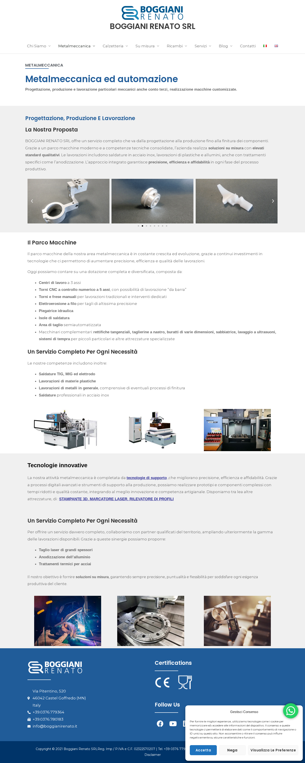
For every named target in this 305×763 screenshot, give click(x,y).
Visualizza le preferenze (273, 750)
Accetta (203, 750)
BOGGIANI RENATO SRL (152, 26)
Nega (232, 750)
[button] (32, 201)
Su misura (145, 46)
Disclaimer (152, 755)
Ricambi (175, 46)
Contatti (248, 46)
